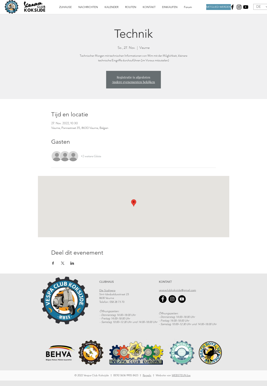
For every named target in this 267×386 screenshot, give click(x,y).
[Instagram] (239, 7)
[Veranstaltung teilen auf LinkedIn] (72, 263)
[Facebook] (232, 7)
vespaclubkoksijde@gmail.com (177, 290)
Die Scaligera (107, 290)
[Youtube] (246, 7)
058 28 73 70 (117, 302)
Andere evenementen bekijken (133, 82)
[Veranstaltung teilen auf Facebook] (53, 263)
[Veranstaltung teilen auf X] (63, 263)
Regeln (147, 375)
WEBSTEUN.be (181, 375)
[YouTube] (182, 299)
